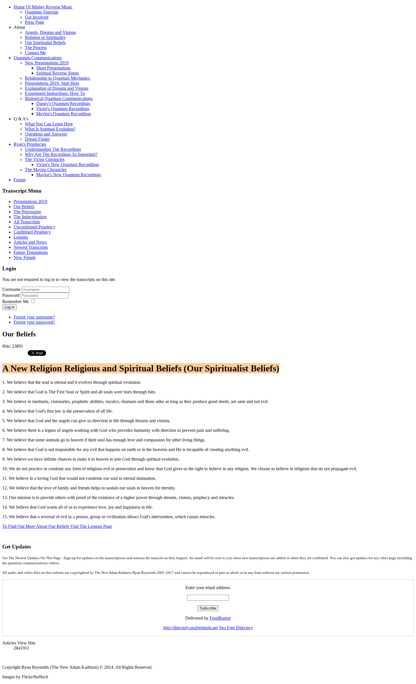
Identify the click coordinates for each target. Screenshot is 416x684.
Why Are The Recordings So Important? (61, 154)
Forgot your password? (34, 322)
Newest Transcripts (31, 247)
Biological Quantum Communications (59, 98)
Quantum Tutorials (41, 12)
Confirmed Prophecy (32, 232)
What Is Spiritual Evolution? (50, 129)
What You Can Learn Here (49, 123)
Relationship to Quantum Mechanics (57, 78)
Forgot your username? (34, 317)
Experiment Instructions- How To (55, 93)
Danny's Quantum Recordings (63, 103)
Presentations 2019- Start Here (52, 83)
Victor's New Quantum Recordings (67, 164)
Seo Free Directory (236, 627)
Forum (19, 179)
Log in (9, 307)
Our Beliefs (24, 206)
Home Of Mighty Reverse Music (43, 7)
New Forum (24, 257)
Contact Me (35, 52)
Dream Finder (37, 139)
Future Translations (31, 252)
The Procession (27, 211)
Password (11, 295)
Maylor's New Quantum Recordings (68, 174)
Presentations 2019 (30, 201)
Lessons (21, 237)
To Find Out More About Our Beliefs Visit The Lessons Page (57, 526)
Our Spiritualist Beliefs (45, 42)
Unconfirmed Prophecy (34, 227)
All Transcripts (27, 221)
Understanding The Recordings (53, 149)
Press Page (34, 22)
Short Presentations (53, 68)
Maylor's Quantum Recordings (63, 113)
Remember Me (15, 301)
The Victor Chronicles (45, 159)
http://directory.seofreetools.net (190, 627)
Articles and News (30, 242)
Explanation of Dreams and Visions (56, 88)
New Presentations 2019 (46, 62)
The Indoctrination (30, 216)
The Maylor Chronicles (46, 169)
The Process (36, 47)
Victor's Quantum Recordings (62, 108)
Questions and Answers (46, 134)
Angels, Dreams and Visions (50, 32)
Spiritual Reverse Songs (57, 73)
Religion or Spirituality (45, 37)
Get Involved (36, 17)
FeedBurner (220, 618)
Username (11, 289)
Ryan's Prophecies (30, 144)
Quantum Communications (38, 57)
